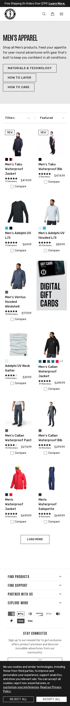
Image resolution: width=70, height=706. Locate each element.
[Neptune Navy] (6, 494)
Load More (35, 539)
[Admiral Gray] (6, 292)
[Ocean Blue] (52, 361)
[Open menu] (61, 14)
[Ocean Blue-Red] (40, 361)
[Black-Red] (10, 159)
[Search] (43, 13)
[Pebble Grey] (40, 228)
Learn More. (57, 3)
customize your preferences (21, 687)
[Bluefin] (6, 228)
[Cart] (52, 13)
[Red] (57, 361)
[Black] (6, 159)
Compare (20, 186)
